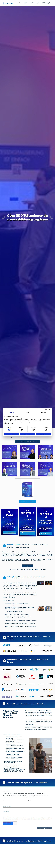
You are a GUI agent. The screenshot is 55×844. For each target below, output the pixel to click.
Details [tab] (27, 412)
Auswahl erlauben (27, 433)
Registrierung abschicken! (44, 828)
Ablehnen (12, 433)
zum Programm (46, 533)
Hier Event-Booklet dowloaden (27, 501)
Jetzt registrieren (27, 566)
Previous (3, 217)
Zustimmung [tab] (11, 412)
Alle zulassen (43, 433)
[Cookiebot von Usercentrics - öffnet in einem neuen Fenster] (46, 409)
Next (51, 217)
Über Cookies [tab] (43, 412)
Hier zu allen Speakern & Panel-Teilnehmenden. (27, 441)
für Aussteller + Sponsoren (28, 533)
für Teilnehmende (10, 532)
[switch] (21, 430)
